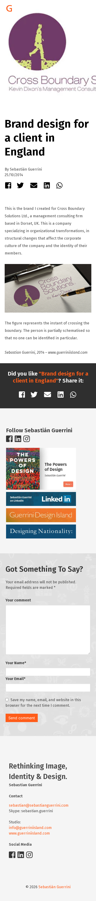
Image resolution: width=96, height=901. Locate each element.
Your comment (18, 600)
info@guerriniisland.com (30, 827)
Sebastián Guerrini (54, 887)
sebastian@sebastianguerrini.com (39, 805)
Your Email (15, 679)
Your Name (16, 663)
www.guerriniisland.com (29, 833)
